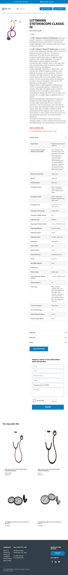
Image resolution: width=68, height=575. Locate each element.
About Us (6, 550)
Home (3, 13)
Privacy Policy (7, 558)
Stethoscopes (27, 13)
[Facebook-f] (52, 561)
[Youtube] (59, 561)
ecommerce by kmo (8, 570)
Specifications (34, 137)
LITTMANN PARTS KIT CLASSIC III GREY (50, 522)
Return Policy (7, 560)
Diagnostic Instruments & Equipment (14, 13)
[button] (17, 8)
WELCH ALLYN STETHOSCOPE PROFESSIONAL (16, 470)
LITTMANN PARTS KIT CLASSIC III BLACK (17, 522)
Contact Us (6, 552)
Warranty (32, 332)
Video (31, 342)
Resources (33, 337)
